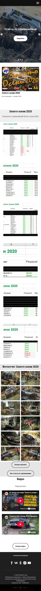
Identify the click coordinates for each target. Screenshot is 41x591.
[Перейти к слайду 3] (22, 59)
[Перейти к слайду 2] (20, 59)
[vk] (16, 563)
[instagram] (25, 563)
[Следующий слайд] (39, 34)
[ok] (20, 563)
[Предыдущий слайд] (1, 34)
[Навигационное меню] (37, 3)
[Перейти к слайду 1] (18, 59)
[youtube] (29, 563)
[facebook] (12, 563)
